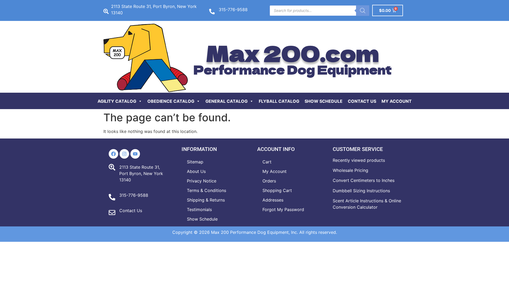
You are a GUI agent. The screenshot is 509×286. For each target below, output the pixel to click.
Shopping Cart (277, 190)
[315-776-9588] (212, 11)
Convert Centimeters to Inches (363, 180)
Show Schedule (324, 101)
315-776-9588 (233, 9)
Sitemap (195, 161)
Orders (269, 181)
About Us (196, 171)
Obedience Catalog (170, 101)
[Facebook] (113, 154)
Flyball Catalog (279, 101)
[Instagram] (124, 154)
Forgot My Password (283, 209)
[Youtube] (135, 154)
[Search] (362, 10)
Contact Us (362, 101)
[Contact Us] (112, 212)
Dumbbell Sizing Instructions (361, 190)
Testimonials (199, 209)
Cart (266, 161)
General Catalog (226, 101)
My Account (396, 101)
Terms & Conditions (206, 190)
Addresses (272, 200)
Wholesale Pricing (350, 170)
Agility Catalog (117, 101)
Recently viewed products (359, 160)
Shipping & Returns (206, 200)
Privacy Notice (201, 181)
